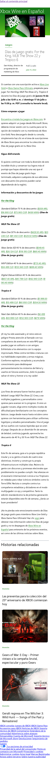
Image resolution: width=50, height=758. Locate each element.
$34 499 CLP (7, 267)
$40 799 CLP (21, 278)
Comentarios (23, 730)
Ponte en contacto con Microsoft (23, 750)
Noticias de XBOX (30, 728)
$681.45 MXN (39, 251)
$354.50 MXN (39, 302)
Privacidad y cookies (33, 751)
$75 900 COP (20, 212)
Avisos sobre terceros (10, 756)
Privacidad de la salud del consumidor (18, 748)
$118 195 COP (25, 251)
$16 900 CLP (7, 212)
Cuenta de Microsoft (23, 735)
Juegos (8, 45)
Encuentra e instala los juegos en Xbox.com (22, 119)
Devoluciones (25, 738)
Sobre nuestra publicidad (33, 756)
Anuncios (5, 589)
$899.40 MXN (36, 267)
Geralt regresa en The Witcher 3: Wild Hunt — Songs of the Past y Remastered (23, 717)
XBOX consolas (7, 725)
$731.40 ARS (40, 263)
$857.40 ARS (8, 278)
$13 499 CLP (12, 302)
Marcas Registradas (40, 754)
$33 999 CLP (12, 317)
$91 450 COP (16, 235)
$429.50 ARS (37, 232)
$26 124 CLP (12, 251)
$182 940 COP (35, 278)
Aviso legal (25, 754)
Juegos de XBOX (23, 725)
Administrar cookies (9, 754)
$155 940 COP (21, 267)
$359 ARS (42, 208)
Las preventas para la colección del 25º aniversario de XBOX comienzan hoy (24, 600)
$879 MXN (39, 317)
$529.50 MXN (30, 235)
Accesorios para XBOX (11, 728)
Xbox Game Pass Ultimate (20, 88)
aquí (37, 518)
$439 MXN (33, 212)
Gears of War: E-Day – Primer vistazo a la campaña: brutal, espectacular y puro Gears (20, 658)
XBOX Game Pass (39, 725)
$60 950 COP (25, 302)
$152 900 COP (26, 317)
